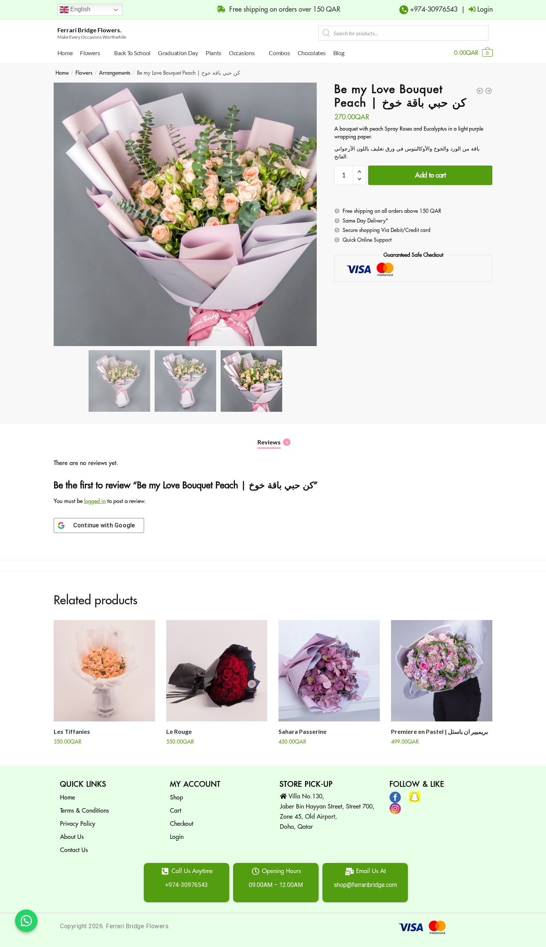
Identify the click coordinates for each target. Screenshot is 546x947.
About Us (72, 837)
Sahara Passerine (302, 731)
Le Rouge (179, 731)
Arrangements (114, 72)
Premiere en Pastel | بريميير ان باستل (439, 731)
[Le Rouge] (217, 670)
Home (62, 72)
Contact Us (74, 850)
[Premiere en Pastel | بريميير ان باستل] (441, 670)
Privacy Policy (77, 824)
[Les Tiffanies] (104, 670)
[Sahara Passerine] (329, 670)
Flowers (83, 72)
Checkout (181, 824)
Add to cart (430, 175)
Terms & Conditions (84, 811)
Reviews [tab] (269, 442)
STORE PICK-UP (306, 784)
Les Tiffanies (72, 731)
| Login (475, 9)
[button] (26, 920)
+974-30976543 (432, 9)
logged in (95, 501)
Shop (176, 798)
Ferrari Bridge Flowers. (89, 29)
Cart (175, 811)
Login (177, 837)
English (79, 9)
